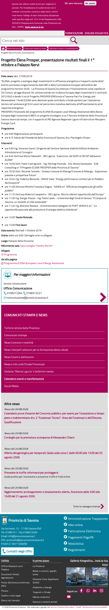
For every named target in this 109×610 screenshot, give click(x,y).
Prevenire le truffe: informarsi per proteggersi (31, 472)
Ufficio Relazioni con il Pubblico (12, 567)
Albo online (75, 524)
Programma (10, 254)
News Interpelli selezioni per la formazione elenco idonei (36, 350)
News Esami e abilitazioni (19, 357)
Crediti (78, 607)
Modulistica (75, 543)
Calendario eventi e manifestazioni (63, 48)
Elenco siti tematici (10, 600)
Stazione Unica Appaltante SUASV (46, 580)
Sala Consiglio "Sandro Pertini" (36, 246)
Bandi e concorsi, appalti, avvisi (45, 572)
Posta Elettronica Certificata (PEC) (15, 584)
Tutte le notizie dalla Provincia (21, 328)
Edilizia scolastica (41, 597)
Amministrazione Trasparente (88, 518)
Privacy (4, 590)
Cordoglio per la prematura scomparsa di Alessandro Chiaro (39, 437)
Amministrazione (14, 48)
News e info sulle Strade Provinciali (24, 364)
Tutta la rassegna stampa (86, 506)
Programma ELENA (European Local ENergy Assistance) (34, 263)
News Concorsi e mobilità (18, 342)
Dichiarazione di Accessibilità (94, 607)
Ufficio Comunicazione (18, 288)
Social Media (11, 386)
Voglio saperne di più (34, 27)
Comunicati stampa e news (35, 48)
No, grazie (90, 3)
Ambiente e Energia (42, 587)
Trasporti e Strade (42, 592)
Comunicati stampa (15, 335)
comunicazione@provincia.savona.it (27, 298)
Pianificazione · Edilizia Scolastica (86, 33)
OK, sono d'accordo (73, 3)
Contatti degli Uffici (19, 551)
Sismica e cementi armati (45, 601)
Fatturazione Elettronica (84, 531)
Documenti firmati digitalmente (10, 576)
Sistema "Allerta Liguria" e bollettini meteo (29, 371)
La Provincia (38, 566)
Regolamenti (76, 549)
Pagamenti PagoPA (81, 537)
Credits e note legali (11, 595)
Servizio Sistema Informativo (62, 607)
